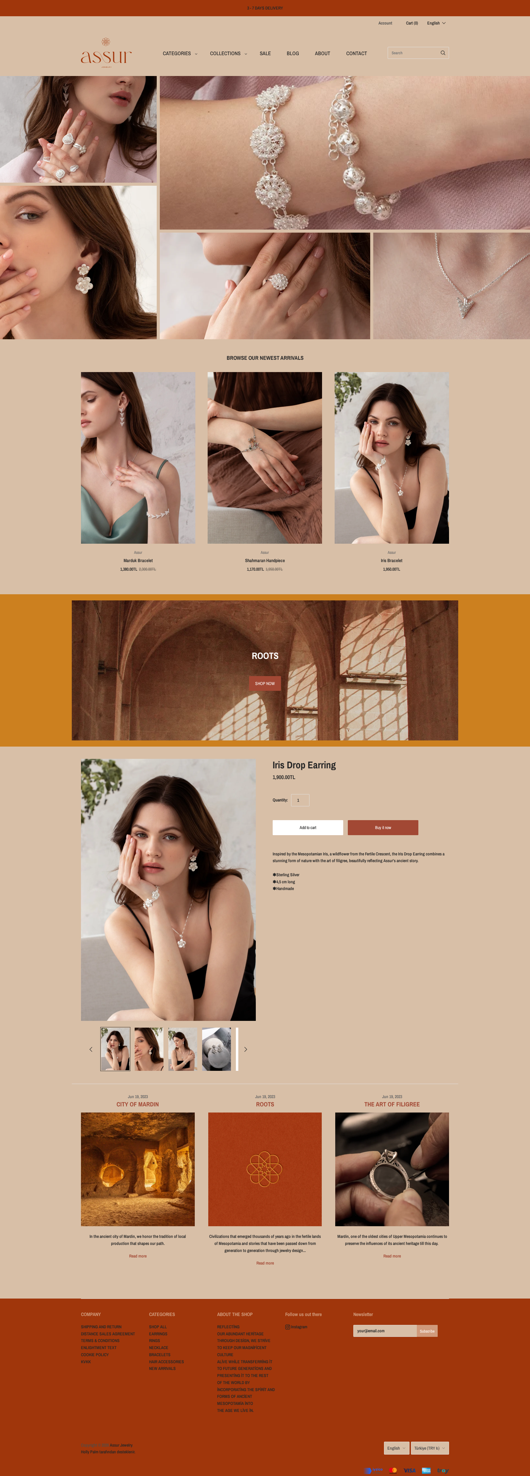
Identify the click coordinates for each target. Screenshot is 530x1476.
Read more (138, 1256)
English (393, 1448)
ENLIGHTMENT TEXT (99, 1347)
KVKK (86, 1361)
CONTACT (356, 53)
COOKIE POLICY (95, 1354)
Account (385, 23)
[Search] (443, 53)
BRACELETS (345, 152)
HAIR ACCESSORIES (166, 1361)
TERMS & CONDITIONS (100, 1340)
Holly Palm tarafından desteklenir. (108, 1452)
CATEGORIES (177, 53)
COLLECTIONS (225, 53)
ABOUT (322, 53)
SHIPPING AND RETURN (101, 1327)
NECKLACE (158, 1347)
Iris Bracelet (391, 560)
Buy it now (383, 827)
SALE (265, 53)
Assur (138, 552)
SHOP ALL (158, 1327)
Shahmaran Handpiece (265, 560)
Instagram (298, 1327)
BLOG (293, 53)
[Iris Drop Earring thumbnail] (115, 1049)
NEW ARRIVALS (78, 129)
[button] (436, 23)
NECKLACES (451, 285)
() (412, 23)
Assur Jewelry (121, 1445)
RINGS (265, 285)
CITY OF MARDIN (138, 1104)
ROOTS (265, 1104)
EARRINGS (78, 262)
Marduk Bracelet (138, 560)
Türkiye (427, 1448)
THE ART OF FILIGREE (392, 1104)
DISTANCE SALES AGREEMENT (108, 1334)
